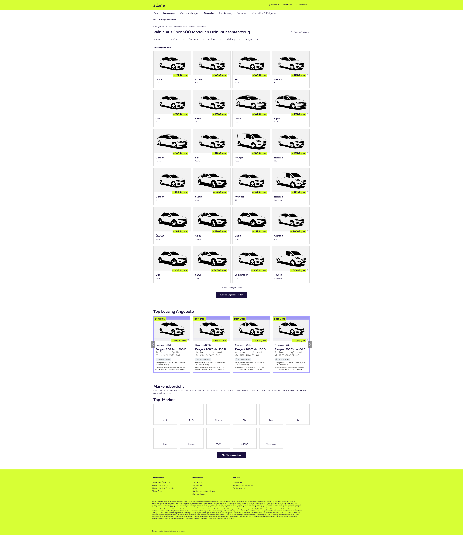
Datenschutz (197, 485)
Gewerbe (209, 13)
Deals (156, 13)
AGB (194, 488)
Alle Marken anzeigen (231, 455)
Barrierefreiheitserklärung (203, 491)
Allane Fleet (157, 491)
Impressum (197, 482)
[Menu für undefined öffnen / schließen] (177, 13)
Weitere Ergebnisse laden (231, 295)
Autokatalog (225, 13)
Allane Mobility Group (161, 485)
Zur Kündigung (198, 494)
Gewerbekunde (303, 5)
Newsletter (238, 482)
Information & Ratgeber (263, 13)
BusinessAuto (239, 488)
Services (241, 13)
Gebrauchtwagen (189, 13)
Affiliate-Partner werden (243, 485)
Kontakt (275, 5)
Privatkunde (288, 5)
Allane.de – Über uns (161, 482)
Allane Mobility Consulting (163, 488)
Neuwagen (169, 13)
